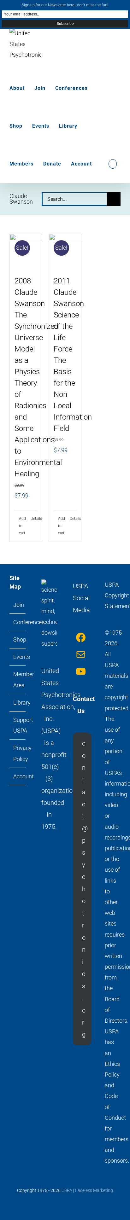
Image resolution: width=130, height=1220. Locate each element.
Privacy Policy (17, 753)
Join (17, 604)
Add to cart (22, 525)
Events (17, 657)
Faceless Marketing (94, 1190)
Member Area (17, 679)
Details (34, 518)
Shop (17, 639)
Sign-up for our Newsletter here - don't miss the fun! (65, 5)
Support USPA (17, 725)
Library (17, 702)
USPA (67, 1190)
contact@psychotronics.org (85, 889)
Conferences (17, 622)
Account (17, 776)
